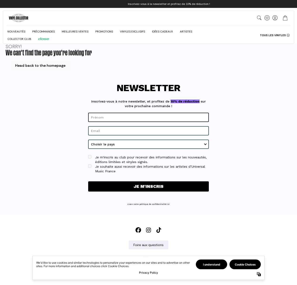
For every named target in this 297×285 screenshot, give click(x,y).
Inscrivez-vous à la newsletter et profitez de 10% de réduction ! (169, 4)
